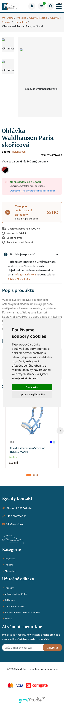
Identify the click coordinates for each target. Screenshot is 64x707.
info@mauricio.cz (25, 274)
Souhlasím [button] (32, 387)
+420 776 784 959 (19, 278)
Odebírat (52, 647)
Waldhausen (19, 151)
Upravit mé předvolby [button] (32, 394)
